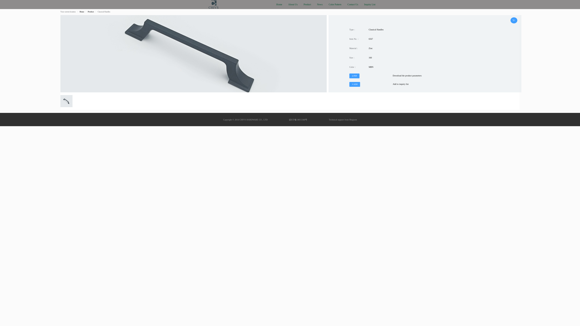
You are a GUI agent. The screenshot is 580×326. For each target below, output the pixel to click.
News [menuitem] (320, 4)
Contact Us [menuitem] (352, 4)
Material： (354, 48)
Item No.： (354, 39)
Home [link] (82, 12)
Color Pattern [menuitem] (335, 4)
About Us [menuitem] (293, 4)
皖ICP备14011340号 (298, 120)
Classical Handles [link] (104, 12)
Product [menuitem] (307, 4)
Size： (352, 58)
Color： (352, 67)
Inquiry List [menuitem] (369, 4)
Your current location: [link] (68, 12)
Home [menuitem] (279, 4)
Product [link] (91, 12)
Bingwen (353, 120)
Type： (352, 30)
